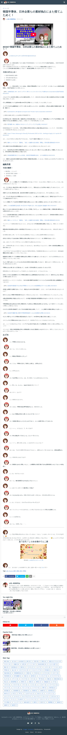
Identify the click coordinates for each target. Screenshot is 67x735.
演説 (26, 676)
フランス (7, 687)
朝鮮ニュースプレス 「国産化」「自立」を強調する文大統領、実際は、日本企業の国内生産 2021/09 (33, 142)
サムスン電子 (12, 571)
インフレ (33, 684)
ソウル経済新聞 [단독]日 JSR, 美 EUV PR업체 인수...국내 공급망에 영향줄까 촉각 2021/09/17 (31, 205)
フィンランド (54, 699)
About (32, 732)
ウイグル (30, 667)
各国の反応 (27, 702)
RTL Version (38, 732)
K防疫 (28, 673)
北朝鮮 (16, 664)
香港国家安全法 (18, 673)
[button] (2, 2)
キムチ (6, 679)
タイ (6, 699)
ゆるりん (40, 693)
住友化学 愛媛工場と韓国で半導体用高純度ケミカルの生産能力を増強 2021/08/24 (28, 313)
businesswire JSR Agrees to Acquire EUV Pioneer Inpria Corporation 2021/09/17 (29, 111)
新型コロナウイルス (55, 661)
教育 (35, 702)
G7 (54, 681)
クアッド (15, 679)
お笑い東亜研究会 (14, 583)
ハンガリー (42, 684)
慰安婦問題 (14, 681)
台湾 (24, 664)
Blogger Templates (28, 729)
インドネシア (43, 676)
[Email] (30, 576)
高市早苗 (51, 690)
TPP (20, 693)
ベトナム (16, 687)
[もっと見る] (34, 576)
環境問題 (51, 702)
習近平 (56, 670)
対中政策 (48, 670)
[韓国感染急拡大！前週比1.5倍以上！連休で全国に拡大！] (6, 643)
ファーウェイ (53, 684)
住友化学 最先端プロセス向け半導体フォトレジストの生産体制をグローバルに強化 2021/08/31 (32, 285)
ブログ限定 (7, 702)
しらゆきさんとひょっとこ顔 (35, 560)
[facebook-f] (41, 625)
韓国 (18, 571)
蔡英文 (38, 681)
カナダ (16, 696)
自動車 (6, 705)
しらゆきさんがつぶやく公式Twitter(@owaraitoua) (22, 55)
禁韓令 (23, 681)
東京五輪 (14, 667)
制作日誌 (52, 687)
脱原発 (59, 702)
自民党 (14, 705)
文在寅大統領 (42, 664)
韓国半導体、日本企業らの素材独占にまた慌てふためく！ (12, 612)
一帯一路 (41, 679)
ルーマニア (35, 687)
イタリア (16, 684)
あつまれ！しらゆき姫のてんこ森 (21, 661)
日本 (21, 571)
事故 (6, 667)
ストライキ (46, 673)
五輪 (49, 679)
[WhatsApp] (27, 576)
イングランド (50, 693)
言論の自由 (7, 673)
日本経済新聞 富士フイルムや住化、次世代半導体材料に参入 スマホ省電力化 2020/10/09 (31, 155)
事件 (44, 687)
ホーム (4, 8)
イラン (24, 684)
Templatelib (47, 729)
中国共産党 (7, 676)
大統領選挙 (16, 690)
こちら (42, 567)
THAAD (36, 673)
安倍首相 (26, 690)
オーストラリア (54, 676)
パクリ (32, 679)
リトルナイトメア (36, 670)
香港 (22, 667)
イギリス (7, 684)
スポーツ (55, 673)
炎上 (14, 670)
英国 (31, 681)
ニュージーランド (31, 699)
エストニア (7, 696)
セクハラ (45, 696)
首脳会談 (47, 681)
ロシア (38, 667)
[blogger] (56, 625)
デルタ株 (20, 699)
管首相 (34, 690)
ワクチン (7, 664)
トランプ (24, 679)
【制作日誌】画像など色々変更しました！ (22, 635)
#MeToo (7, 693)
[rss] (39, 723)
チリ (12, 699)
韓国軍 (42, 690)
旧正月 (42, 702)
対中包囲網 (17, 676)
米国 (44, 661)
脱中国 (33, 676)
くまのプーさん (29, 693)
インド (32, 664)
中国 (36, 661)
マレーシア (25, 687)
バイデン (47, 667)
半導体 (24, 571)
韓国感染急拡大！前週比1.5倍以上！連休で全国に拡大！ (25, 641)
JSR (8, 8)
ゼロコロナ (54, 696)
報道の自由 (57, 679)
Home (27, 732)
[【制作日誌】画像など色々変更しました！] (6, 636)
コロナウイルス (23, 670)
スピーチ (37, 696)
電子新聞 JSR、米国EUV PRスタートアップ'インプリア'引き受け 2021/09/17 (27, 124)
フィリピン (57, 667)
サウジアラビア (26, 696)
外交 (6, 681)
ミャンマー (17, 702)
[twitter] (25, 625)
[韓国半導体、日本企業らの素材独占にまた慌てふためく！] (12, 604)
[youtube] (10, 625)
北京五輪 (7, 690)
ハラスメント (43, 699)
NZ (14, 693)
